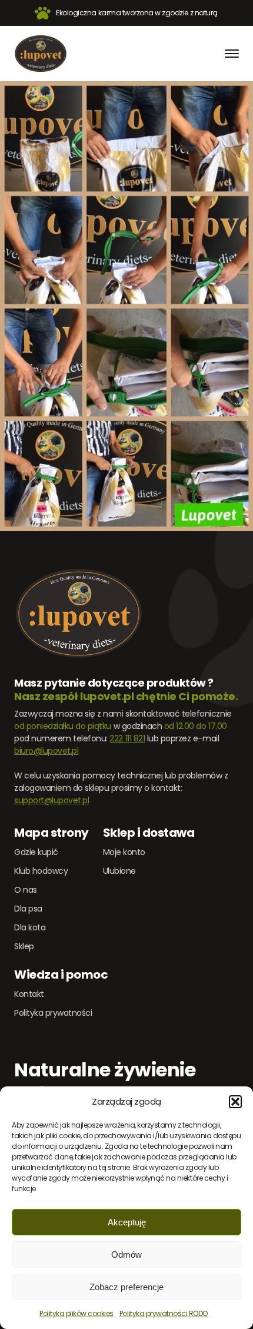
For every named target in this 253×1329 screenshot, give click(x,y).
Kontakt (29, 994)
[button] (235, 1102)
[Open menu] (232, 53)
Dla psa (28, 908)
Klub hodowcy (41, 871)
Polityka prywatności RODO (163, 1313)
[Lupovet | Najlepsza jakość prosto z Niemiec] (40, 53)
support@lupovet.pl (51, 800)
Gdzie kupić (36, 852)
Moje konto (124, 852)
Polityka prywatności (53, 1013)
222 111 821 (127, 738)
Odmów (126, 1255)
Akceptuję (127, 1222)
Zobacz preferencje (126, 1287)
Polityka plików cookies (76, 1313)
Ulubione (119, 871)
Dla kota (29, 927)
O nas (25, 890)
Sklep (24, 946)
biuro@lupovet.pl (46, 751)
